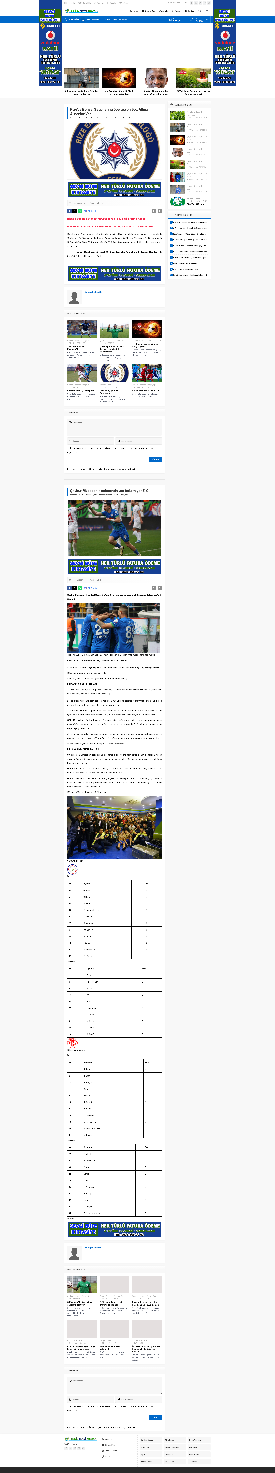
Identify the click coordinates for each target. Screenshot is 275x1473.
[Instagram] (200, 3)
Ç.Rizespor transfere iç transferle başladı (111, 1303)
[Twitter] (196, 3)
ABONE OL (92, 211)
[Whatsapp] (204, 3)
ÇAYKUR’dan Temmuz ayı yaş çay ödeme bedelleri (156, 92)
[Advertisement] (137, 45)
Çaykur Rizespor (74, 340)
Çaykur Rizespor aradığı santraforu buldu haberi (107, 19)
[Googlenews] (209, 3)
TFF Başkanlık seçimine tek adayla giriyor (145, 345)
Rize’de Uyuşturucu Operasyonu (109, 391)
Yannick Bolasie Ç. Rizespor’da (76, 347)
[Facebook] (191, 3)
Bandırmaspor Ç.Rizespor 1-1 (81, 390)
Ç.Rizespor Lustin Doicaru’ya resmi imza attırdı (193, 92)
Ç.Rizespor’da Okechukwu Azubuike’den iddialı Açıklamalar (112, 349)
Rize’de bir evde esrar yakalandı (110, 1347)
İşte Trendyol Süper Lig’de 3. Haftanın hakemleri (81, 92)
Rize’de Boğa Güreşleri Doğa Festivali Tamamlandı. (81, 1347)
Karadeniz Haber (193, 112)
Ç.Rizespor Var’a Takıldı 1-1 (145, 390)
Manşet (81, 118)
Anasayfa (73, 118)
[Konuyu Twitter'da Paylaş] (74, 211)
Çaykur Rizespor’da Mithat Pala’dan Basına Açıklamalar (146, 1303)
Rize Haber (110, 385)
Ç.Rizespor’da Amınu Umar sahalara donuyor (80, 1303)
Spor (90, 340)
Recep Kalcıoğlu (93, 291)
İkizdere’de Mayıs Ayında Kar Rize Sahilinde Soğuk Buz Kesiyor (146, 1349)
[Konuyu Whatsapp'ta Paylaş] (80, 211)
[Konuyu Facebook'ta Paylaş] (69, 211)
